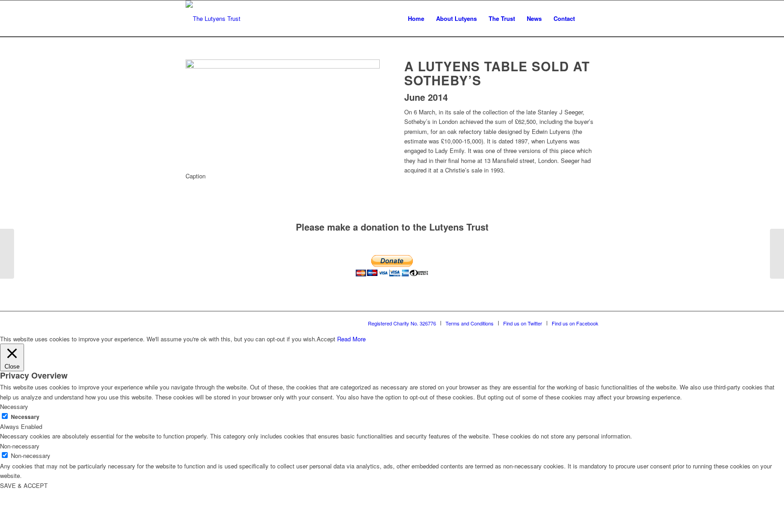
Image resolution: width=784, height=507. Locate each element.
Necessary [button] (14, 406)
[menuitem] (416, 18)
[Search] (589, 18)
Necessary (25, 417)
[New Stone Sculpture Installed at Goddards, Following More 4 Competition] (7, 254)
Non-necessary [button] (19, 446)
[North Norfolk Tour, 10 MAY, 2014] (777, 254)
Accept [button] (326, 339)
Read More (351, 339)
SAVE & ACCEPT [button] (24, 485)
